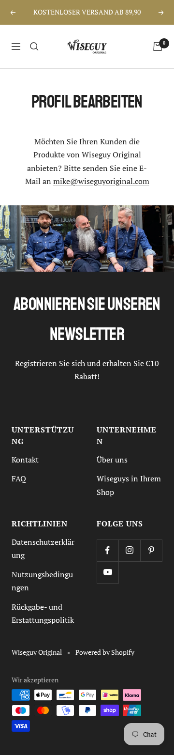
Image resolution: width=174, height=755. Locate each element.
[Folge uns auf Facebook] (107, 550)
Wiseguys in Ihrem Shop (129, 485)
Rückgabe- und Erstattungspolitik (43, 613)
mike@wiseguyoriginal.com (101, 181)
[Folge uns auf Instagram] (129, 550)
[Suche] (34, 46)
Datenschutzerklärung (43, 548)
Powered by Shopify (104, 652)
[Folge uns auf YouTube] (107, 572)
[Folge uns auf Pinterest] (151, 550)
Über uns (112, 459)
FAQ (19, 478)
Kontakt (25, 459)
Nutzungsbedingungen (42, 581)
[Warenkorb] (157, 46)
